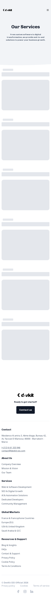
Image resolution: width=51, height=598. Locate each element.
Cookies (24, 585)
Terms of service (41, 585)
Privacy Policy (8, 557)
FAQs (4, 549)
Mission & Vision (10, 468)
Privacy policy (8, 585)
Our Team (6, 472)
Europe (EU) (7, 522)
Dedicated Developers (12, 499)
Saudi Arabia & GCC (11, 530)
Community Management (14, 503)
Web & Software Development (17, 487)
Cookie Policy (8, 561)
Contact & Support (11, 553)
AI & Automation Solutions (15, 495)
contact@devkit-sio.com (13, 450)
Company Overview (11, 464)
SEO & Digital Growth (12, 491)
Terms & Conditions (11, 566)
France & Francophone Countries (18, 518)
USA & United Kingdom (13, 526)
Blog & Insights (9, 545)
